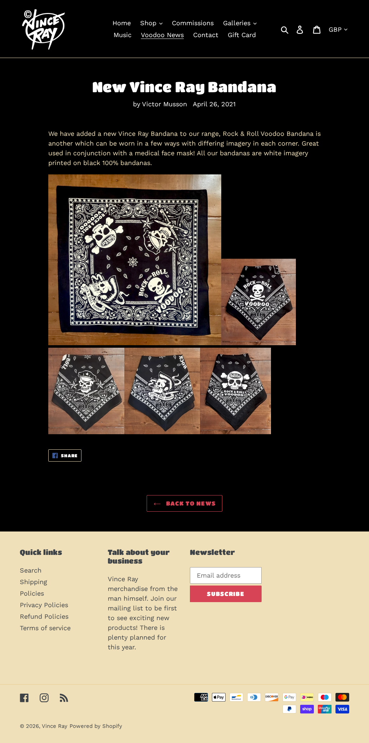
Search (30, 570)
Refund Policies (44, 616)
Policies (32, 593)
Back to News (190, 503)
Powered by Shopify (96, 726)
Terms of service (45, 628)
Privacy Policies (44, 605)
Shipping (33, 582)
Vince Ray (54, 726)
